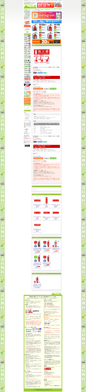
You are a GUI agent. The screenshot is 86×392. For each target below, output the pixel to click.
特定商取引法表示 (27, 98)
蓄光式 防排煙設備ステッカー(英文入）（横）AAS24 (37, 230)
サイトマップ (26, 103)
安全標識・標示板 (37, 9)
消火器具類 (41, 9)
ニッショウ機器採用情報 (55, 385)
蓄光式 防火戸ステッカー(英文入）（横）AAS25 (56, 218)
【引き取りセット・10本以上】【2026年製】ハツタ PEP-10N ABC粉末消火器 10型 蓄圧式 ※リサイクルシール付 (37, 264)
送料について (53, 325)
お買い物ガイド (27, 11)
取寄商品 (35, 75)
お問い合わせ (27, 14)
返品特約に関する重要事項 (37, 156)
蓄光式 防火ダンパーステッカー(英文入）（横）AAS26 (46, 218)
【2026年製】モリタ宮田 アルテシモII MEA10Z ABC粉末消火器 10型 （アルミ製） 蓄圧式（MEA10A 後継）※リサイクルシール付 (37, 249)
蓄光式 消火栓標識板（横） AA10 (37, 218)
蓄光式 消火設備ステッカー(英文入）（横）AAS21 (37, 205)
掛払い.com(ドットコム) (30, 381)
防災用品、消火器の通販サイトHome (27, 9)
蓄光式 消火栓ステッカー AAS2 (46, 205)
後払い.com (38, 352)
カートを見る (27, 15)
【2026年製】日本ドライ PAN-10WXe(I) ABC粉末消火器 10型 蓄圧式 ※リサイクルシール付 (56, 249)
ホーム (32, 9)
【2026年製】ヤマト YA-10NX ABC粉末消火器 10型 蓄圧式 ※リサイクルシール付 (46, 263)
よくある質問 (27, 12)
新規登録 (27, 17)
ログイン (27, 19)
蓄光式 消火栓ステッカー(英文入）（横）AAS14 (56, 205)
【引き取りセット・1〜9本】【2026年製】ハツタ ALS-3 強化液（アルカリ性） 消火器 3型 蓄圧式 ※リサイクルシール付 (37, 285)
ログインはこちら (27, 115)
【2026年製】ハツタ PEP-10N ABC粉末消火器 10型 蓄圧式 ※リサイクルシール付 (46, 249)
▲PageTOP (38, 390)
